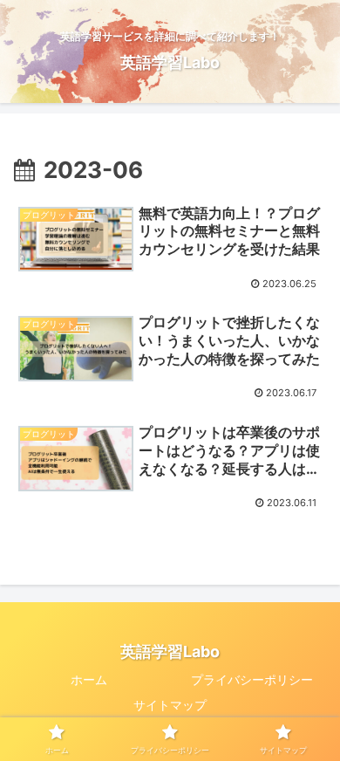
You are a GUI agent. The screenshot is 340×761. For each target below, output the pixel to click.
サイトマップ (170, 704)
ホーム (89, 679)
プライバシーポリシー (252, 679)
